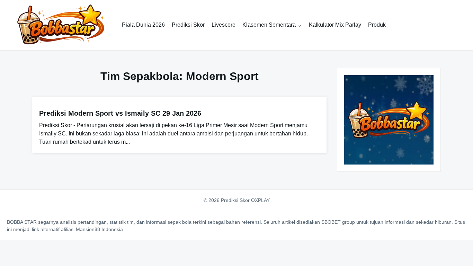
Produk (377, 25)
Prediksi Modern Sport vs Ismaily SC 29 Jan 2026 (120, 113)
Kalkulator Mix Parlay (335, 25)
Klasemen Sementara (269, 25)
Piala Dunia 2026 (143, 25)
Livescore (223, 25)
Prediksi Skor (188, 25)
